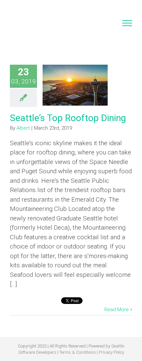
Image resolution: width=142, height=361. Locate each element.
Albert (23, 128)
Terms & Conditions (77, 352)
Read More (116, 309)
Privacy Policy (111, 352)
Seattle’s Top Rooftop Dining (68, 118)
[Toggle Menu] (127, 23)
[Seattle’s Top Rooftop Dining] (75, 85)
